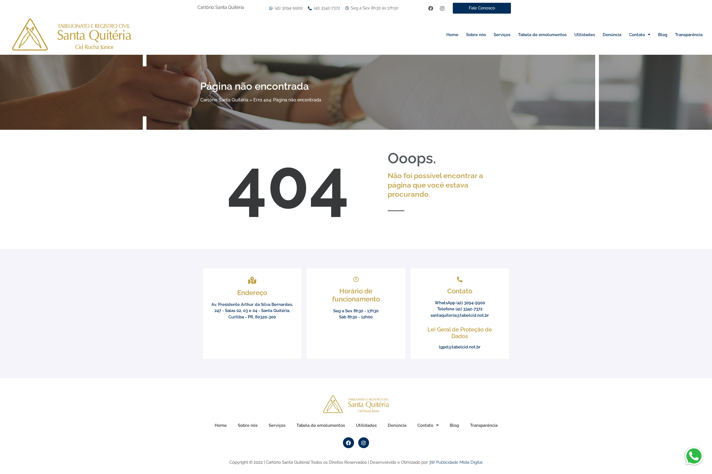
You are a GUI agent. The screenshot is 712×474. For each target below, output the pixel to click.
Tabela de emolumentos (542, 34)
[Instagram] (442, 8)
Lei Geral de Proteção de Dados (459, 333)
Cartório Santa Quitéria (224, 100)
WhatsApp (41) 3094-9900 (460, 302)
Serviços (502, 34)
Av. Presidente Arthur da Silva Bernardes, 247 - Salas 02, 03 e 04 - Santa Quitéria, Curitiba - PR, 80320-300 (252, 311)
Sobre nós (476, 34)
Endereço (252, 293)
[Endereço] (252, 280)
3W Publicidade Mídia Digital (456, 462)
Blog (662, 34)
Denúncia (612, 34)
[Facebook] (431, 8)
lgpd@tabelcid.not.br (460, 347)
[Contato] (460, 279)
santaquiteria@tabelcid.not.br (460, 315)
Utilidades (584, 34)
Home (452, 34)
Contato (637, 34)
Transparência (689, 34)
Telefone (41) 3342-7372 (460, 308)
